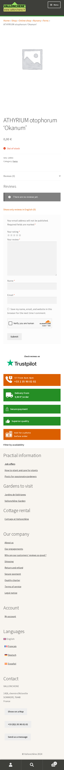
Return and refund (14, 567)
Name (11, 280)
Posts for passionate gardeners (21, 476)
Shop (14, 20)
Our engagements (14, 548)
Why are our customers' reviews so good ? (25, 555)
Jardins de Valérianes (15, 494)
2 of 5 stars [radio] (11, 235)
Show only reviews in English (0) (19, 209)
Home (6, 20)
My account (10, 616)
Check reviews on (32, 356)
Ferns (46, 20)
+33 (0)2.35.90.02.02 (18, 724)
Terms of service (13, 586)
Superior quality (20, 421)
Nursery (37, 20)
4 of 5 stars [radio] (17, 235)
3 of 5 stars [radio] (14, 235)
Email (11, 294)
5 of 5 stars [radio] (20, 235)
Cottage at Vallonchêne (17, 518)
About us (9, 542)
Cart (49, 762)
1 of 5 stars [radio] (8, 235)
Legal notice (11, 592)
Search (32, 765)
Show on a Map (16, 711)
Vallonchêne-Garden (15, 500)
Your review (13, 239)
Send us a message (17, 736)
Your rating (13, 231)
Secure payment (19, 409)
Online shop (25, 20)
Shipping (9, 561)
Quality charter (12, 580)
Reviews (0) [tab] (9, 175)
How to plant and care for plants (21, 470)
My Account (10, 765)
